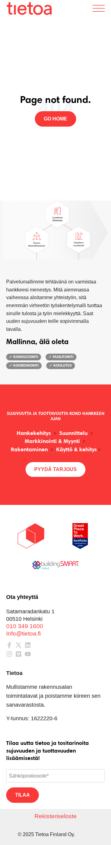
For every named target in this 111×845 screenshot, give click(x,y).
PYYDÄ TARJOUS (55, 469)
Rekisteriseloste (56, 816)
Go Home (55, 118)
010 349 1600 (24, 626)
